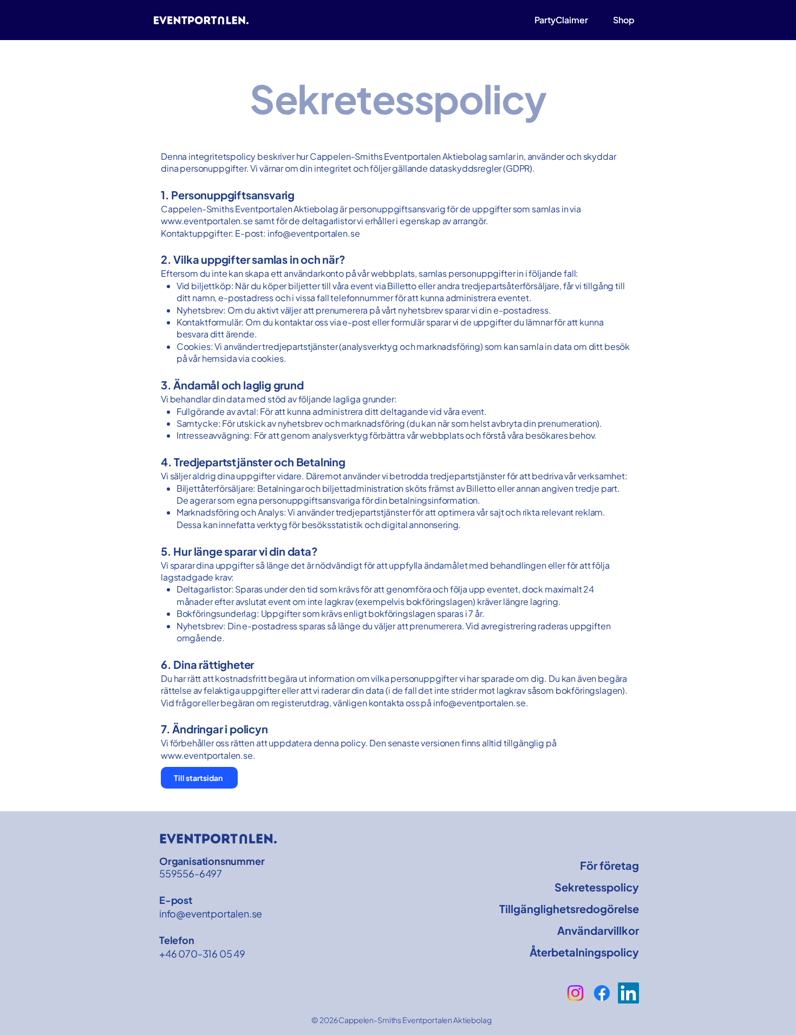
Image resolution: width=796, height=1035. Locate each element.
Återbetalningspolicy (591, 952)
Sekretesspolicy (596, 887)
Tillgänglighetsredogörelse (591, 908)
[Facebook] (601, 993)
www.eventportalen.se (207, 220)
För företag (609, 865)
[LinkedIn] (628, 993)
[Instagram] (575, 993)
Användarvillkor (598, 930)
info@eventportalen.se (313, 233)
